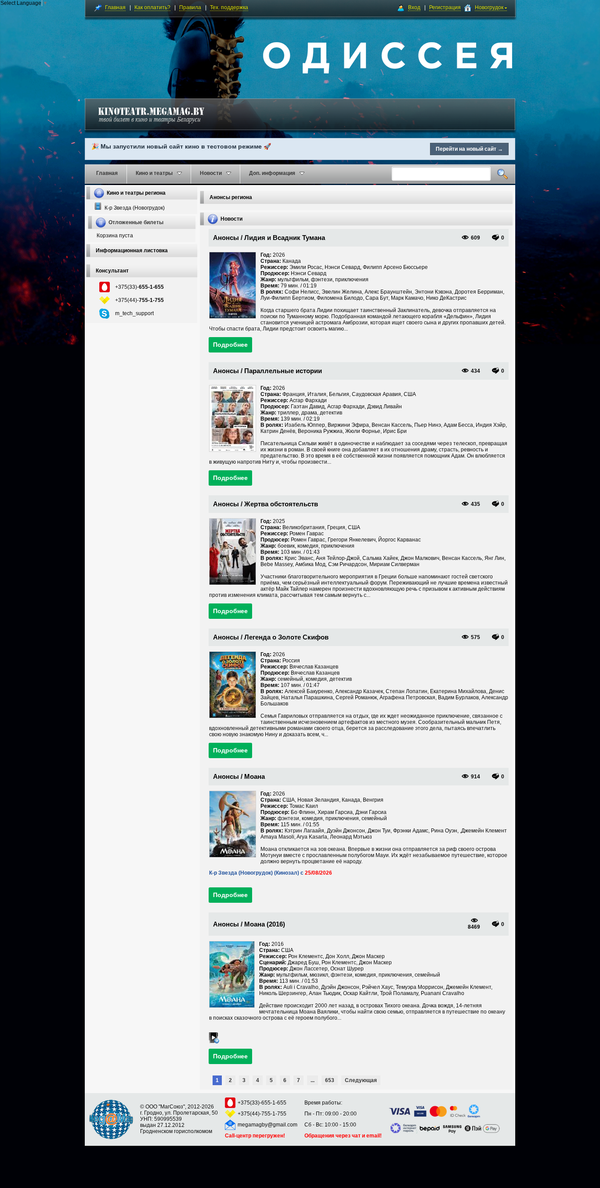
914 (475, 777)
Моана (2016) (264, 924)
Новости (211, 173)
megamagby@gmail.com (267, 1125)
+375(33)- (139, 287)
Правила (190, 7)
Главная (115, 7)
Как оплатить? (152, 7)
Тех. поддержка (229, 7)
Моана (254, 776)
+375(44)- (139, 300)
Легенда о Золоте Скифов (286, 637)
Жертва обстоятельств (281, 504)
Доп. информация (272, 173)
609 (475, 238)
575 (475, 637)
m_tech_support (134, 313)
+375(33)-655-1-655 (262, 1103)
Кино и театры (154, 173)
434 (475, 371)
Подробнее (230, 344)
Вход (414, 7)
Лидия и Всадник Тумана (284, 237)
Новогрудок (490, 7)
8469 (474, 927)
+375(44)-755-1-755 (262, 1114)
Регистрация (445, 7)
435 (475, 504)
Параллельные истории (283, 370)
